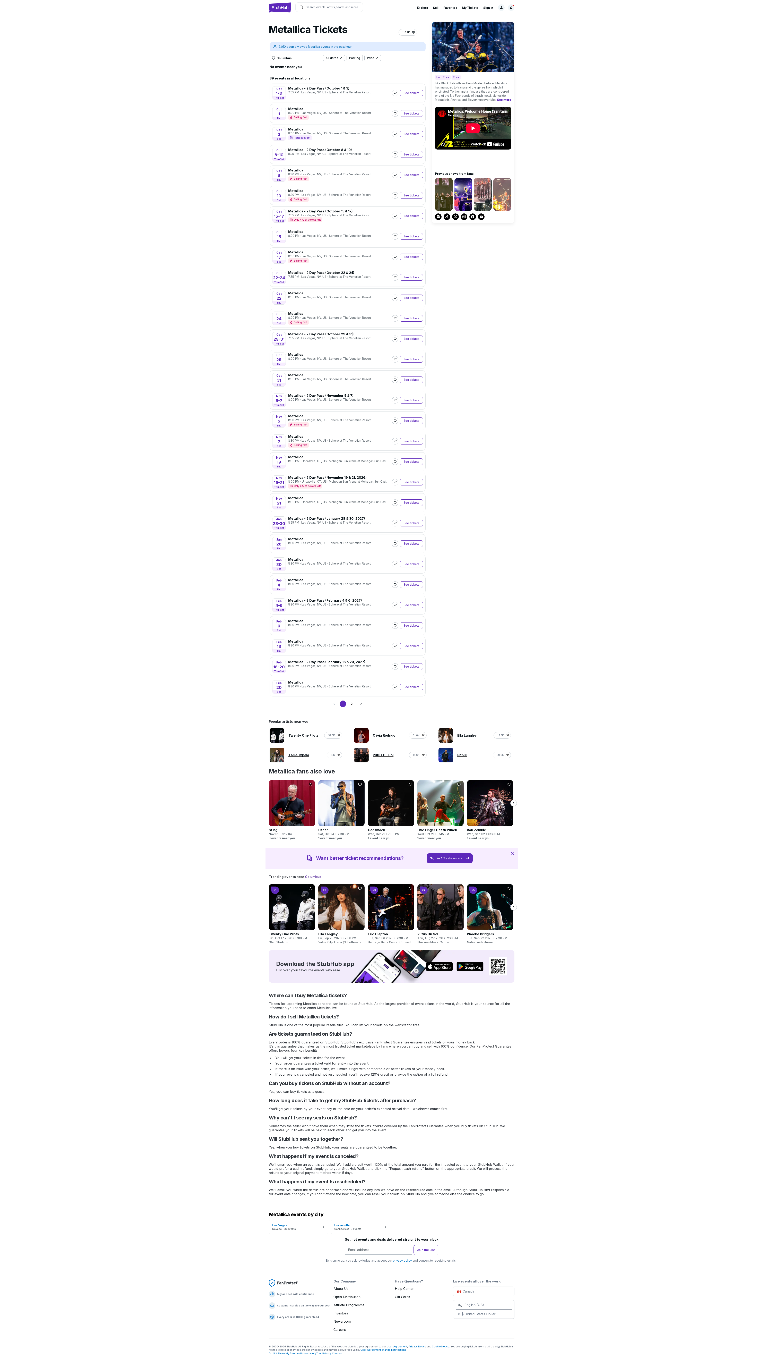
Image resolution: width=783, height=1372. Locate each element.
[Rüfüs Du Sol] (440, 914)
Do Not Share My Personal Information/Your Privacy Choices (305, 1353)
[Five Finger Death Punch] (440, 810)
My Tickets (470, 7)
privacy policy (402, 1260)
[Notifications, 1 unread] (511, 7)
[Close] (512, 853)
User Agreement (397, 1346)
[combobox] (295, 58)
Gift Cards (402, 1297)
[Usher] (341, 810)
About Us (340, 1289)
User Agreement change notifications (383, 1349)
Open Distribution (346, 1297)
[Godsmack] (391, 810)
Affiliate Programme (348, 1305)
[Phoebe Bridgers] (490, 914)
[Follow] (395, 93)
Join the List (426, 1250)
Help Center (404, 1289)
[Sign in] (501, 7)
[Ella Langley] (341, 914)
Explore (422, 7)
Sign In (488, 7)
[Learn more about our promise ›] (283, 1283)
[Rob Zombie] (490, 810)
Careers (339, 1330)
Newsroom (342, 1321)
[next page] (513, 803)
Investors (340, 1313)
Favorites (450, 7)
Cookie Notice (440, 1346)
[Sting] (292, 810)
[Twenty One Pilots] (292, 914)
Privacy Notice (417, 1346)
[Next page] (361, 704)
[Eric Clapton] (391, 914)
